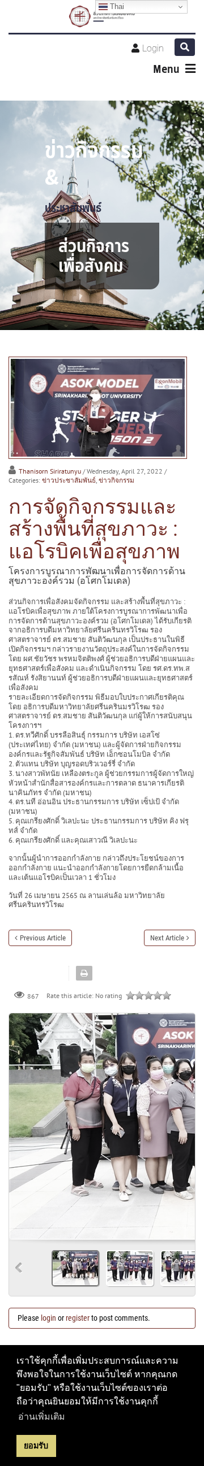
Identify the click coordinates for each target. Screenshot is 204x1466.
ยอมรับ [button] (36, 1445)
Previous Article (43, 938)
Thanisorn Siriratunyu (50, 471)
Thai (116, 6)
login (48, 1317)
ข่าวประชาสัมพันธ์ (69, 480)
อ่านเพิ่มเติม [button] (41, 1416)
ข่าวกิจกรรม (116, 480)
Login (153, 48)
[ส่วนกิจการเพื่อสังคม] (102, 16)
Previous (19, 1268)
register (78, 1317)
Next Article (167, 938)
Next (182, 1122)
